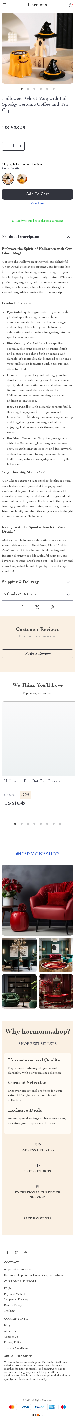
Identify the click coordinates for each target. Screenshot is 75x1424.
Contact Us (11, 1337)
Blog (7, 1325)
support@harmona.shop (18, 1269)
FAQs (7, 1288)
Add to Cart (37, 194)
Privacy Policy (13, 1342)
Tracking (9, 1311)
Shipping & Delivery (16, 1299)
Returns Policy (13, 1305)
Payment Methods (15, 1294)
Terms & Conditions (16, 1348)
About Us (10, 1331)
